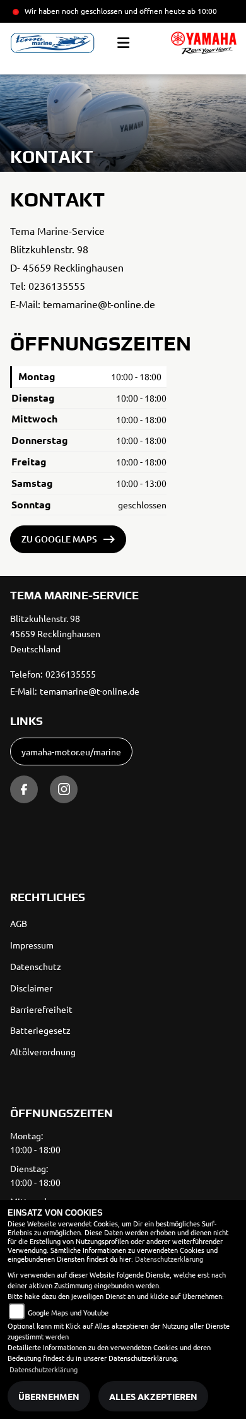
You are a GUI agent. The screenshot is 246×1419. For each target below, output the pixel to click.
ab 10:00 (201, 11)
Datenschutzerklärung (169, 1259)
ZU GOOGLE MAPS (59, 539)
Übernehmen (48, 1396)
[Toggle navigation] (123, 43)
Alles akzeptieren (153, 1396)
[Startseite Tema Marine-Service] (204, 43)
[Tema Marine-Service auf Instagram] (64, 789)
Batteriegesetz (40, 1030)
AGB (18, 923)
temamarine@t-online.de (99, 303)
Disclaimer (31, 987)
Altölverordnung (43, 1051)
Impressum (32, 944)
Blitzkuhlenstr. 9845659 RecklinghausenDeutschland (55, 633)
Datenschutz (35, 966)
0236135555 (56, 285)
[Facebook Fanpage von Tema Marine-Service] (24, 789)
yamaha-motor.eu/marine (71, 751)
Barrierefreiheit (41, 1009)
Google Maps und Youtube (68, 1312)
